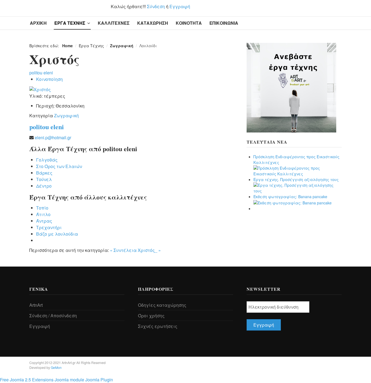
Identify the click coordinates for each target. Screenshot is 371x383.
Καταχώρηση (152, 23)
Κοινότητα (189, 23)
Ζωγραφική (66, 115)
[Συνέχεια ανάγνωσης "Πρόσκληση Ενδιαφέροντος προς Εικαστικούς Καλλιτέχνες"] (297, 170)
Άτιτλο (43, 214)
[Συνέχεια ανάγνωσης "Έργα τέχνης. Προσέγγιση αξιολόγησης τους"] (297, 187)
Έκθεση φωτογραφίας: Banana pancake (290, 196)
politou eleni (41, 72)
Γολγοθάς (47, 160)
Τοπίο (42, 208)
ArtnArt (36, 305)
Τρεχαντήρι (49, 227)
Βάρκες (44, 173)
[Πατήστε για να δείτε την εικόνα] (40, 89)
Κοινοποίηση (49, 79)
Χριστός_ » (149, 250)
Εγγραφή (179, 6)
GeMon (56, 367)
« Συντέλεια (123, 250)
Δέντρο (44, 186)
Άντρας (44, 221)
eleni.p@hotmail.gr (53, 137)
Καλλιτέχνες (114, 23)
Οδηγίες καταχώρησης (162, 305)
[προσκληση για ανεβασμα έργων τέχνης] (291, 87)
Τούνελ (44, 179)
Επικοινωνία (223, 23)
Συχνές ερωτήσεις (157, 326)
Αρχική (38, 23)
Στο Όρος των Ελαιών (59, 166)
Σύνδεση (156, 6)
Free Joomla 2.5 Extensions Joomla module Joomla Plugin (56, 379)
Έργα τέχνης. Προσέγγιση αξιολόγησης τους (296, 179)
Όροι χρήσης (151, 315)
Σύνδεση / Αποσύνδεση (53, 315)
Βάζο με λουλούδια (57, 234)
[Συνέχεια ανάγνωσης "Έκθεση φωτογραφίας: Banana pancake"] (292, 202)
